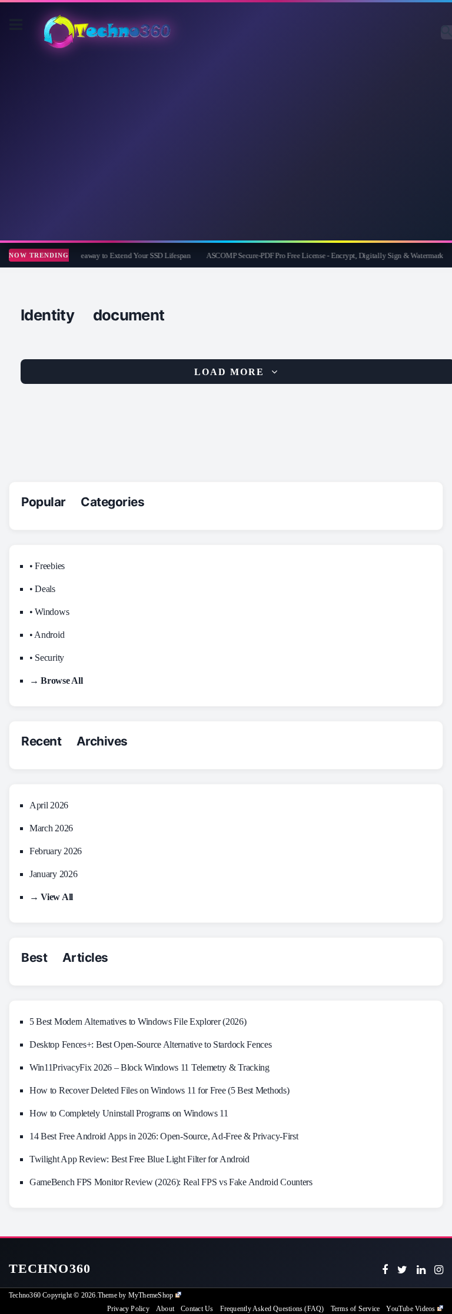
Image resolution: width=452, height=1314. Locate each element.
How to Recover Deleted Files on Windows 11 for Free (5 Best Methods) (159, 1090)
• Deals (42, 589)
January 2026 (53, 874)
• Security (46, 658)
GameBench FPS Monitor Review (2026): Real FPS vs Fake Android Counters (171, 1182)
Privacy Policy (128, 1309)
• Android (46, 635)
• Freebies (47, 566)
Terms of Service (355, 1309)
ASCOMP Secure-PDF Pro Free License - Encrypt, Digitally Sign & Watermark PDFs (322, 255)
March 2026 (51, 828)
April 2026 (48, 805)
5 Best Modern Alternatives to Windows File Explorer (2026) (137, 1022)
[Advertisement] (226, 146)
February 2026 (55, 851)
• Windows (49, 612)
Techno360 (50, 1268)
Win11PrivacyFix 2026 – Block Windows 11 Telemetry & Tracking (149, 1067)
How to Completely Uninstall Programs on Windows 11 (128, 1113)
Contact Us (197, 1309)
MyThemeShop (150, 1295)
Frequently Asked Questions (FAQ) (272, 1309)
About (165, 1309)
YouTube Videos (410, 1309)
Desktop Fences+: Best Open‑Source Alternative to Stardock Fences (150, 1044)
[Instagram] (438, 1270)
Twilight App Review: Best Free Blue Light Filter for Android (139, 1159)
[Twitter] (402, 1270)
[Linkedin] (421, 1270)
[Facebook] (385, 1270)
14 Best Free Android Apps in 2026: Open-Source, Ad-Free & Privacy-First (163, 1136)
